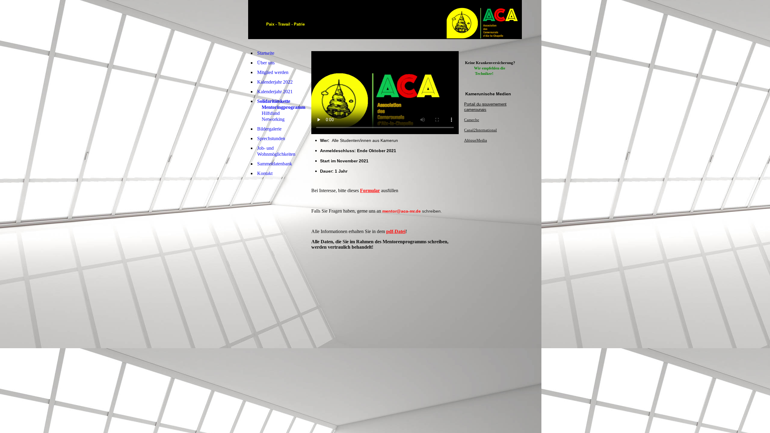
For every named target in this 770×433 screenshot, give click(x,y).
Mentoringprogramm (283, 107)
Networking (273, 119)
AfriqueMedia (475, 140)
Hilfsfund (271, 113)
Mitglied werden (272, 72)
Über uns (266, 62)
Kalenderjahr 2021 (275, 91)
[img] (484, 19)
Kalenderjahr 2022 (275, 81)
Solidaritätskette (273, 101)
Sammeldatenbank (274, 163)
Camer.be (471, 120)
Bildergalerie (269, 128)
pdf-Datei (395, 231)
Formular (370, 190)
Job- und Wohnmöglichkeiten (276, 151)
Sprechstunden (271, 138)
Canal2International (480, 130)
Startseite (265, 53)
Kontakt (265, 173)
